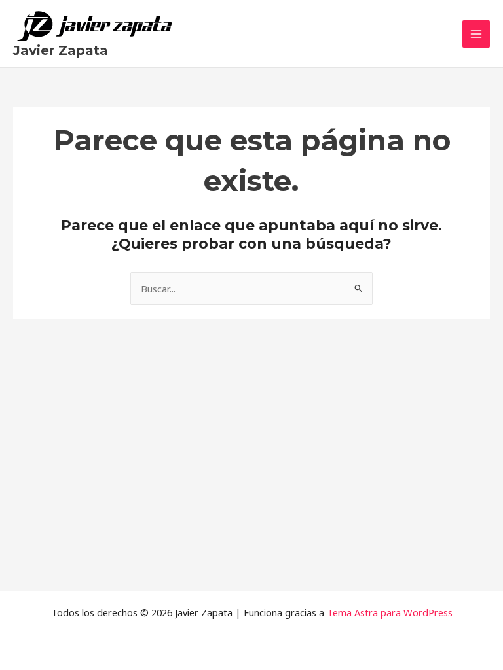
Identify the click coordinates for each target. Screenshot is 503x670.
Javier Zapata (60, 50)
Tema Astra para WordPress (390, 612)
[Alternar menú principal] (476, 34)
